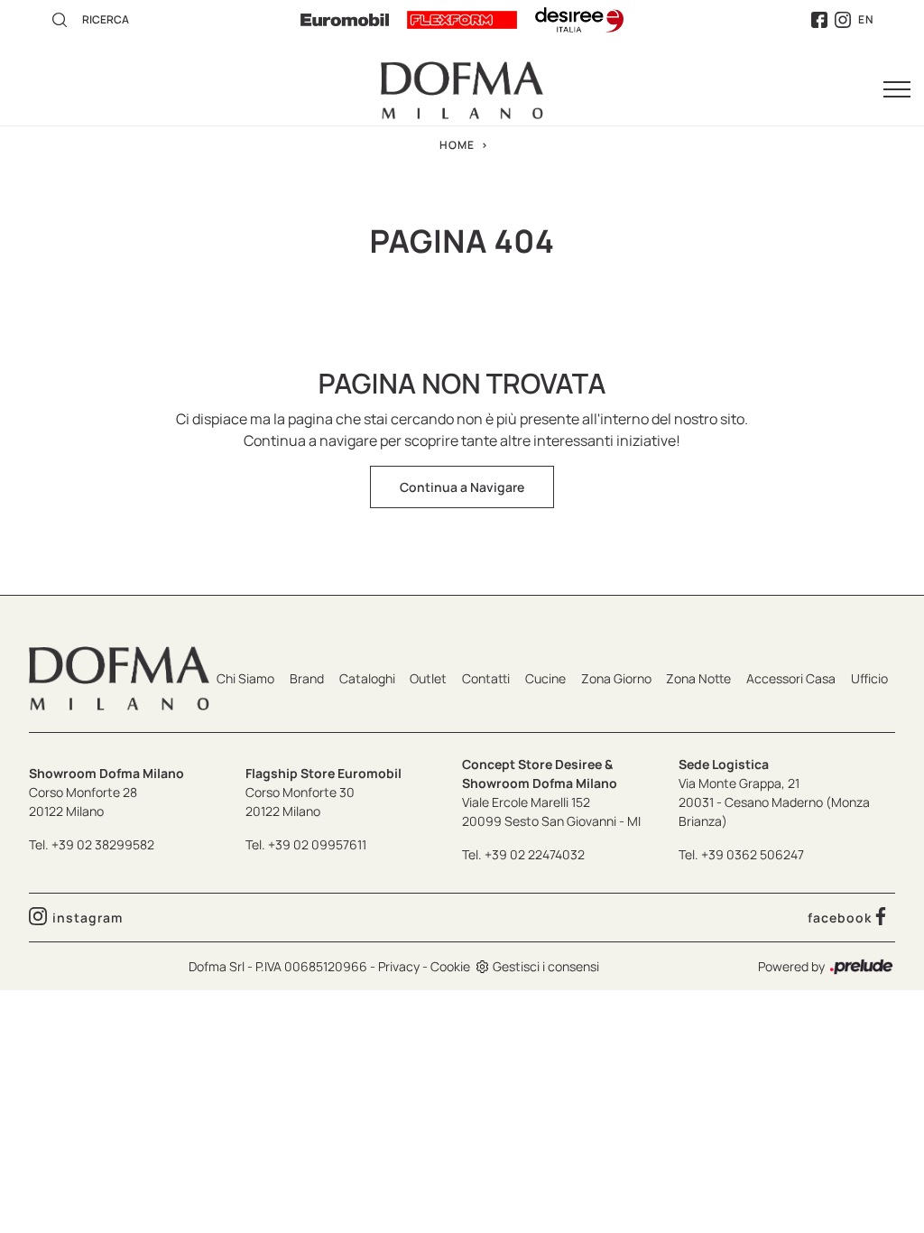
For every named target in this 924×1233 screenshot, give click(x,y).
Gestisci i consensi (546, 966)
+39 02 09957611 (317, 844)
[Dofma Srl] (462, 90)
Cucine (545, 678)
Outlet (428, 678)
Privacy (399, 966)
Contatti (486, 678)
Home (457, 145)
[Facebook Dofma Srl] (819, 20)
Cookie (450, 966)
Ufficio (869, 678)
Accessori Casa (791, 678)
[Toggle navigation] (896, 90)
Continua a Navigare (462, 487)
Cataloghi (367, 678)
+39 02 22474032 (535, 854)
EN (865, 19)
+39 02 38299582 (102, 844)
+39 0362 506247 (752, 854)
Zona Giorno (616, 678)
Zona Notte (698, 678)
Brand (307, 678)
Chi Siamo (245, 678)
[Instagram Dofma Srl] (843, 20)
